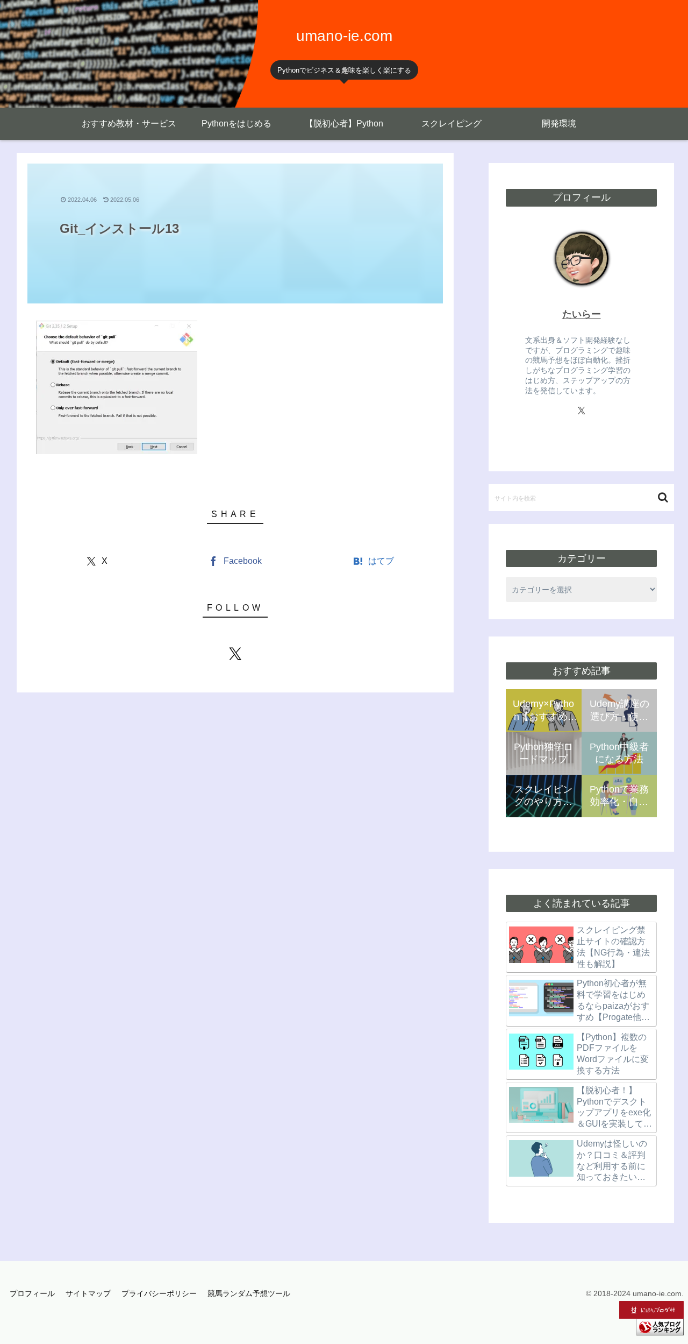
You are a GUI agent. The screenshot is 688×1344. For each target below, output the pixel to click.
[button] (663, 497)
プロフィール (32, 1293)
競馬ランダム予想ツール (248, 1293)
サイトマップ (88, 1293)
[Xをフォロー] (235, 653)
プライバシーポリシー (159, 1293)
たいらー (581, 314)
